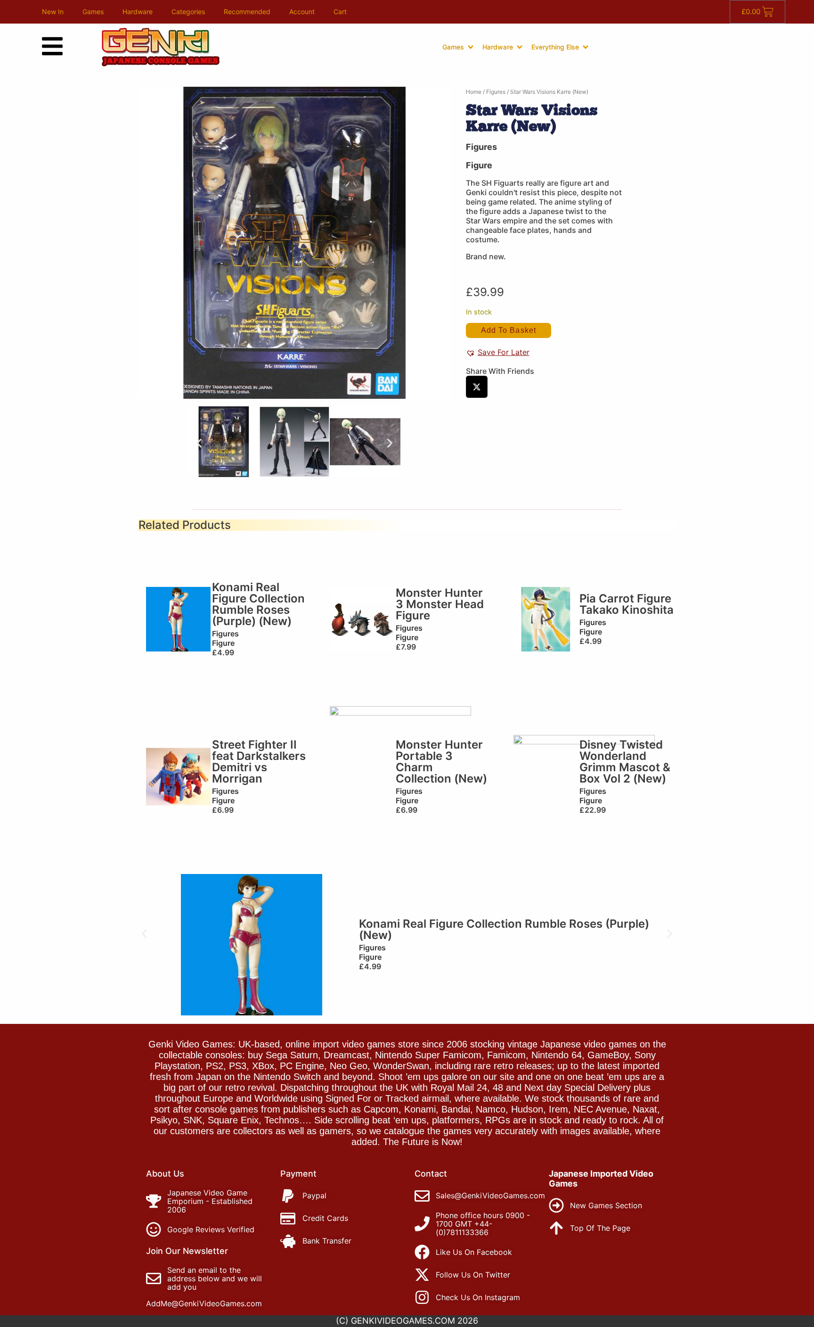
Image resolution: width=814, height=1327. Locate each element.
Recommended (247, 12)
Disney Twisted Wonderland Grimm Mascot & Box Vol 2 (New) (624, 761)
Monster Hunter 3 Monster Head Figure (440, 604)
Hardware (137, 12)
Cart (340, 12)
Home (473, 91)
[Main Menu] (52, 46)
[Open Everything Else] (585, 47)
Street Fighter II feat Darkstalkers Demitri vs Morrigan (259, 761)
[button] (199, 443)
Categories (188, 12)
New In (53, 12)
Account (302, 12)
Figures (495, 91)
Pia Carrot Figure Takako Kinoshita (626, 604)
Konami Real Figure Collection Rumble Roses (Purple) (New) (258, 604)
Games (93, 12)
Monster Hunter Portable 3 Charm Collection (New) (441, 761)
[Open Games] (470, 47)
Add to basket (508, 330)
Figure (479, 165)
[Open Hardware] (519, 47)
